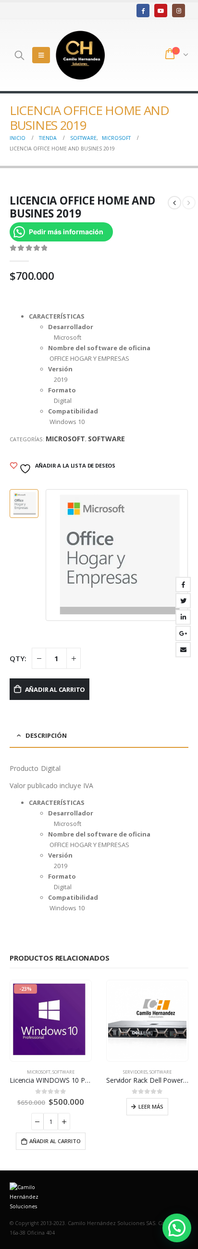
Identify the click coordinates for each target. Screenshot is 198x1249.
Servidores (135, 1072)
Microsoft (65, 438)
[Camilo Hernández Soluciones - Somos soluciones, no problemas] (80, 55)
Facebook (183, 584)
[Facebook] (142, 10)
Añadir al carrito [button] (55, 1141)
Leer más (150, 1106)
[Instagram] (178, 10)
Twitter (183, 600)
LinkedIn (183, 617)
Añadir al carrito (55, 689)
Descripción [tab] (46, 735)
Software (106, 438)
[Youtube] (160, 10)
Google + (183, 633)
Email (183, 649)
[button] (176, 1228)
